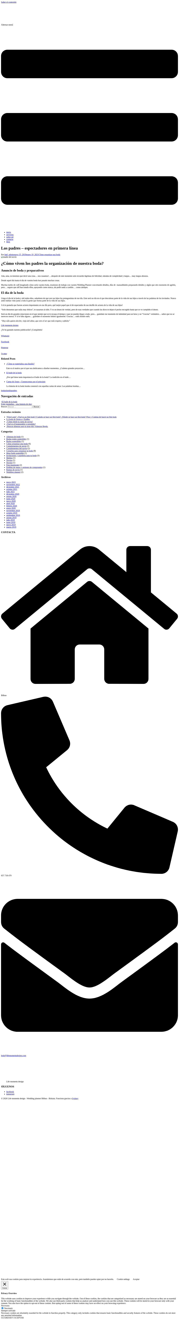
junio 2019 (10, 522)
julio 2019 (10, 520)
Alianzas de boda (13, 437)
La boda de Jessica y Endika (18, 419)
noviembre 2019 (13, 510)
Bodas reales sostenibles (16, 439)
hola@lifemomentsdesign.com (13, 1055)
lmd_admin (9, 254)
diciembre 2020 (12, 494)
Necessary (8, 1308)
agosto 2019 (11, 518)
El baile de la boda (14, 373)
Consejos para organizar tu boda (19, 451)
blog (8, 242)
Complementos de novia (16, 446)
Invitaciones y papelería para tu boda (21, 455)
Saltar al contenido (8, 2)
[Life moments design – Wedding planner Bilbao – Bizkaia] (11, 22)
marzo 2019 (11, 527)
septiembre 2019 (13, 515)
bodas (3, 390)
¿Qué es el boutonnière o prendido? (21, 424)
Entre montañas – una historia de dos (16, 404)
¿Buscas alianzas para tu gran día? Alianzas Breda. (27, 426)
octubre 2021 (11, 489)
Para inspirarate (12, 465)
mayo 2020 (11, 501)
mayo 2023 (11, 482)
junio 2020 (10, 499)
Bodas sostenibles (13, 441)
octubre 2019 (11, 513)
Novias (9, 460)
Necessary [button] (5, 1306)
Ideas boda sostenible (15, 453)
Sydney (75, 1098)
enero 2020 (11, 508)
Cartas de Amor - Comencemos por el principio (25, 382)
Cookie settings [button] (123, 1279)
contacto (9, 239)
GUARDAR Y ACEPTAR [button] (12, 1318)
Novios (9, 463)
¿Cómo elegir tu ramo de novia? (19, 422)
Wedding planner (13, 472)
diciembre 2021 (12, 487)
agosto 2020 (11, 496)
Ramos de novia (13, 470)
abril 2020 (10, 503)
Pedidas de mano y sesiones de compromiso (24, 467)
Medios (9, 458)
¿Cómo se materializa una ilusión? (20, 364)
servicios (9, 235)
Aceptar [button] (136, 1279)
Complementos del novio (16, 448)
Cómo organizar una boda (49, 254)
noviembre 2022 (13, 484)
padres (14, 390)
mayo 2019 (11, 525)
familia (9, 390)
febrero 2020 (11, 506)
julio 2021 (10, 492)
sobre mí (9, 237)
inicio (8, 232)
